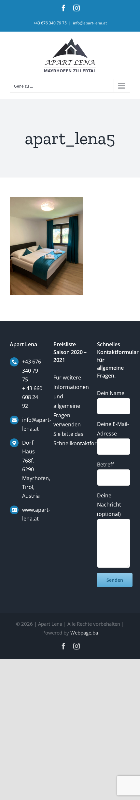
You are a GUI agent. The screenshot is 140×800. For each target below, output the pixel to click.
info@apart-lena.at (90, 23)
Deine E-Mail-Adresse (113, 429)
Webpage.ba (84, 632)
